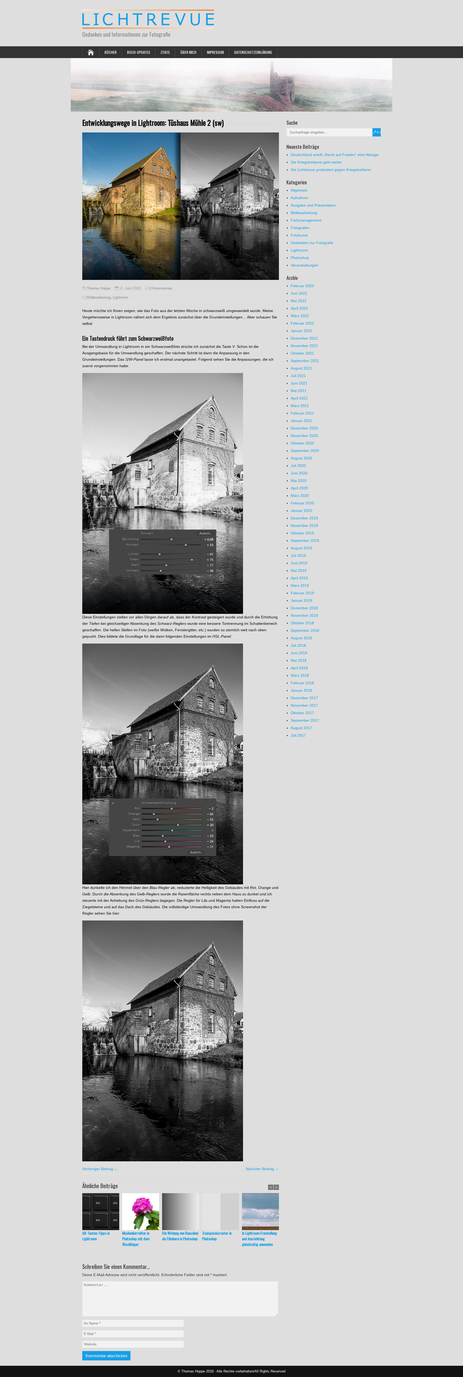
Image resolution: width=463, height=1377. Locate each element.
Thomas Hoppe (98, 288)
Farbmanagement (306, 220)
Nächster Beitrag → (262, 1169)
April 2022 (299, 308)
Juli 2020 (298, 465)
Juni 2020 (299, 473)
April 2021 (299, 398)
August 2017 (301, 728)
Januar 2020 (301, 510)
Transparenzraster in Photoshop (217, 1235)
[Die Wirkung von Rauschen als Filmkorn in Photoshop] (182, 1211)
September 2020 (305, 450)
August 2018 (301, 638)
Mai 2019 (299, 570)
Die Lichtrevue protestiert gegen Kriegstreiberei (331, 170)
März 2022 (300, 316)
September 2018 (305, 630)
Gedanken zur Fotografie (312, 243)
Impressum (215, 52)
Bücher (110, 52)
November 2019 (304, 525)
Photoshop (300, 258)
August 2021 (301, 368)
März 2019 (300, 585)
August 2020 (301, 458)
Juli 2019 (298, 555)
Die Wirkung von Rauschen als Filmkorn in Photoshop (180, 1235)
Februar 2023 (302, 286)
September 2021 (305, 361)
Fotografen (300, 228)
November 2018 (304, 615)
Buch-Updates (138, 52)
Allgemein (299, 190)
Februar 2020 (302, 503)
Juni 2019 (299, 563)
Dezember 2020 (304, 428)
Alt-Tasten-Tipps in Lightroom (96, 1235)
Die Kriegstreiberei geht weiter (316, 162)
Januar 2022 (301, 331)
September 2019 (305, 540)
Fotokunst (299, 235)
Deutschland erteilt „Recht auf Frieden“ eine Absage (335, 155)
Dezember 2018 (304, 608)
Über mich (188, 52)
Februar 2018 (302, 683)
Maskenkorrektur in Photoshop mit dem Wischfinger (136, 1238)
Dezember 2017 (304, 698)
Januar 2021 (301, 421)
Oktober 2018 (302, 623)
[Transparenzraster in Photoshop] (222, 1211)
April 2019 (299, 578)
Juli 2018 (298, 645)
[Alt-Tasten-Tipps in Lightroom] (102, 1211)
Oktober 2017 (302, 713)
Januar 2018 (301, 690)
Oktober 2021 (302, 353)
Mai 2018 (299, 660)
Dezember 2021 (304, 338)
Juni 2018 (299, 653)
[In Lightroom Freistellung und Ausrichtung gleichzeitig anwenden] (262, 1211)
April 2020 (299, 488)
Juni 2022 (299, 293)
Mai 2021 (299, 391)
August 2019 (301, 548)
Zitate (165, 52)
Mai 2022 (299, 301)
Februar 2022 (302, 323)
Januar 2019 (301, 600)
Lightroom (120, 297)
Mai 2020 (299, 480)
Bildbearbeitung (99, 297)
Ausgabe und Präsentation (313, 205)
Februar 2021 (302, 413)
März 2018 (300, 675)
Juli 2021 (298, 376)
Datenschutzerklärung (253, 52)
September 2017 (305, 720)
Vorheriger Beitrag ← (100, 1169)
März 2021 (300, 406)
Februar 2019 (302, 593)
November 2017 (304, 705)
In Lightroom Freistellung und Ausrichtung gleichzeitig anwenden (259, 1238)
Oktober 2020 (302, 443)
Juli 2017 (298, 735)
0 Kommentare (161, 288)
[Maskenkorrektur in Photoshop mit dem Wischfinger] (142, 1211)
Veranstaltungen (304, 265)
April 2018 (299, 668)
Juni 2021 (299, 383)
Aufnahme (299, 198)
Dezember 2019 (304, 518)
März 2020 (300, 495)
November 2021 (304, 346)
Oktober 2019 (302, 533)
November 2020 (304, 435)
